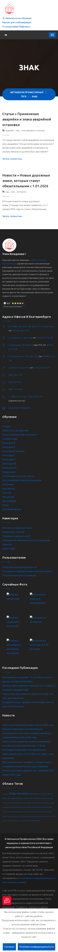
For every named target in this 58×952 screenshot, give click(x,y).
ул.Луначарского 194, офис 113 (23, 356)
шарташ (28, 807)
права (12, 798)
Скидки (6, 426)
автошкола (21, 192)
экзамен (42, 794)
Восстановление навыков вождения (21, 480)
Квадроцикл (9, 472)
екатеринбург (46, 816)
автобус (53, 816)
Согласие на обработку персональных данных (27, 571)
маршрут (51, 803)
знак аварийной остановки (33, 131)
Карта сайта (8, 548)
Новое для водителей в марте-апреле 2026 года (28, 725)
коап (11, 816)
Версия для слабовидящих (16, 22)
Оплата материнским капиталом (19, 434)
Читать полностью (12, 158)
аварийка (10, 131)
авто (33, 803)
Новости (6, 544)
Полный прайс (10, 438)
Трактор (6, 492)
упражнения (28, 798)
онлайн (4, 803)
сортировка (5, 807)
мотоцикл (19, 798)
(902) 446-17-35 (15, 375)
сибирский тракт (46, 811)
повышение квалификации (15, 811)
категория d (28, 816)
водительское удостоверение (43, 807)
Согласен (9, 946)
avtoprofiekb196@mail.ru (17, 26)
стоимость (44, 798)
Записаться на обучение (18, 18)
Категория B (8, 447)
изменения (34, 794)
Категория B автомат (13, 451)
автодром (36, 798)
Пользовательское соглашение (19, 575)
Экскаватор (8, 488)
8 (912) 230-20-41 (41, 368)
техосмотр (15, 803)
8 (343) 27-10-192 (45, 338)
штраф (29, 803)
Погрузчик (8, 484)
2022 (24, 803)
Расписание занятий (13, 532)
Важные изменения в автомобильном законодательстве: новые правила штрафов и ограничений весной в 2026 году (26, 733)
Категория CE (9, 467)
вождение (5, 798)
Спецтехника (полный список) (18, 476)
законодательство (37, 816)
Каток (5, 505)
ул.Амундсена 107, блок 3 (20, 345)
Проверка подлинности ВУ (16, 536)
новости (11, 807)
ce (18, 820)
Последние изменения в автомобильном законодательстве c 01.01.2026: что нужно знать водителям (28, 754)
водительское (24, 820)
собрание (50, 794)
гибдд (50, 798)
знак (17, 131)
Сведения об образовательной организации (26, 540)
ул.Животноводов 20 (19, 368)
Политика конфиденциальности (19, 567)
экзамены (38, 811)
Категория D (8, 459)
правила (4, 811)
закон (32, 807)
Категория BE (9, 463)
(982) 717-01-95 (15, 389)
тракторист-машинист (34, 820)
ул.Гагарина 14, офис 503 (20, 338)
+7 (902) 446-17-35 (34, 396)
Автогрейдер (9, 501)
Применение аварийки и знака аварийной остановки (26, 119)
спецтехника (18, 807)
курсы (20, 803)
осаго (23, 807)
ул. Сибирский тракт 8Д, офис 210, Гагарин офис (31, 326)
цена (12, 820)
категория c (16, 816)
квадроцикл (5, 816)
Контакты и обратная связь (17, 528)
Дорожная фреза (11, 509)
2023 (8, 820)
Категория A (8, 443)
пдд (7, 192)
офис (15, 820)
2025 (22, 816)
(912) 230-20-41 (15, 382)
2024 (3, 820)
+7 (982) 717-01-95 (17, 396)
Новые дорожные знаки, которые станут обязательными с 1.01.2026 (26, 180)
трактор (9, 803)
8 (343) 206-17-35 (21, 330)
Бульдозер (8, 496)
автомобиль (32, 811)
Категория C (8, 455)
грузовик (25, 811)
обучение (22, 793)
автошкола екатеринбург (41, 803)
